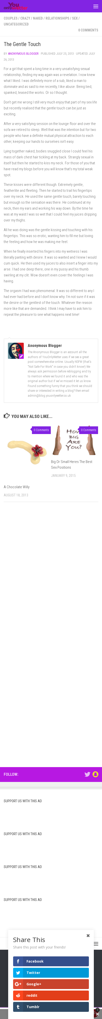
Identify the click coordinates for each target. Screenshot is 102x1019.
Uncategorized (16, 24)
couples (11, 18)
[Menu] (96, 6)
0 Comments (88, 30)
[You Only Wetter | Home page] (20, 6)
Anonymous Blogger (23, 53)
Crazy (25, 18)
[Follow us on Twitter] (87, 774)
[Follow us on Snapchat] (95, 774)
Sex (75, 18)
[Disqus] (51, 574)
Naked (38, 18)
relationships (57, 18)
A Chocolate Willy (16, 487)
